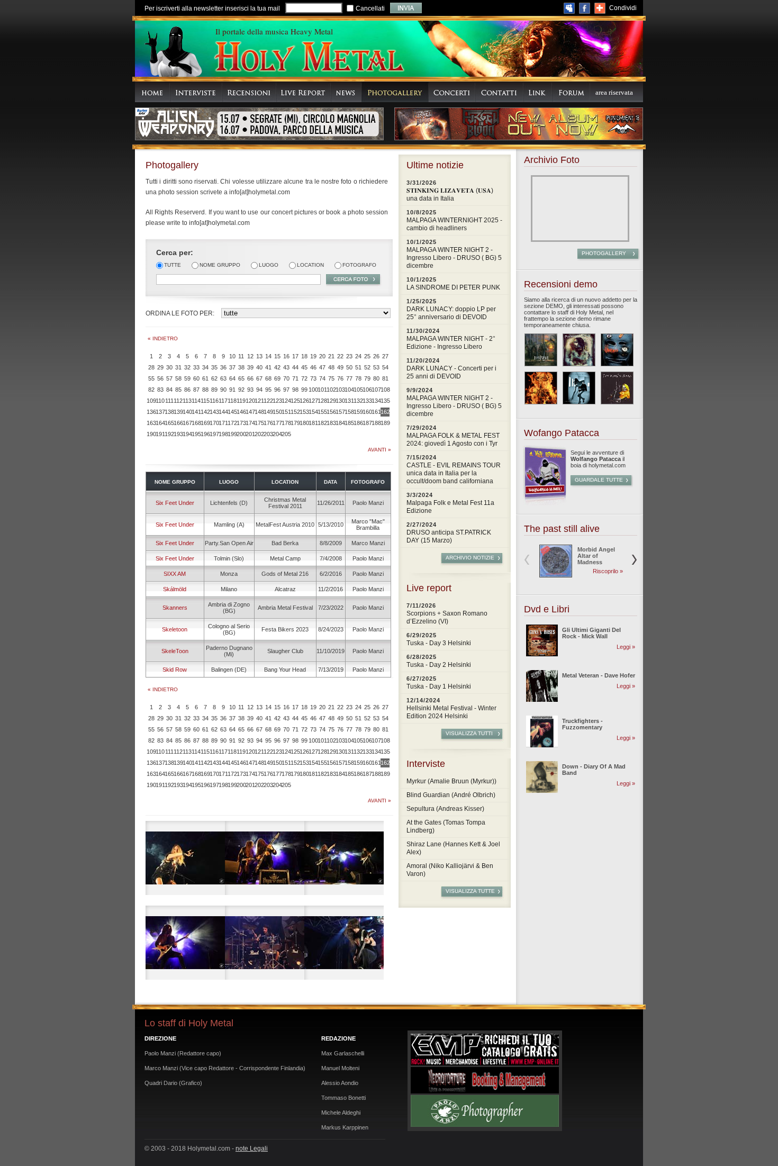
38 (241, 367)
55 (151, 378)
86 (187, 389)
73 (313, 378)
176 (268, 423)
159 (358, 412)
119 (241, 400)
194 (187, 434)
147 (250, 412)
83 (160, 389)
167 (187, 423)
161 (376, 412)
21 (331, 356)
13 (259, 356)
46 (313, 367)
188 (376, 423)
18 (304, 356)
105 (358, 389)
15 (277, 356)
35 (214, 367)
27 (385, 356)
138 (169, 412)
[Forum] (571, 92)
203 (268, 434)
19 (313, 356)
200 (241, 434)
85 (178, 389)
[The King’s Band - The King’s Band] (617, 388)
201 (250, 434)
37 (232, 367)
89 (214, 389)
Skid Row (174, 669)
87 (196, 389)
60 (196, 378)
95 (268, 389)
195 (196, 434)
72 (304, 378)
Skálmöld (174, 589)
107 (376, 389)
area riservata (614, 92)
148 (259, 412)
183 (331, 423)
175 (259, 423)
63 (223, 378)
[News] (346, 92)
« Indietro (163, 338)
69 (277, 378)
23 (349, 356)
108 (385, 389)
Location (310, 265)
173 (241, 423)
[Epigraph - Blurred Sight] (540, 349)
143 (214, 412)
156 (331, 412)
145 (232, 412)
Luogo (268, 265)
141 (196, 412)
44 (295, 367)
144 (223, 412)
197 (214, 434)
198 (223, 434)
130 (340, 400)
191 (160, 434)
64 (232, 378)
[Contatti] (499, 92)
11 (241, 356)
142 (205, 412)
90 (223, 389)
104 (349, 389)
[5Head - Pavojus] (617, 349)
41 (268, 367)
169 (205, 423)
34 (205, 367)
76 (340, 378)
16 (286, 356)
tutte (172, 265)
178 (286, 423)
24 (358, 356)
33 (196, 367)
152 (295, 412)
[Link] (537, 92)
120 (250, 400)
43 (286, 367)
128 (322, 400)
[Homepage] (152, 92)
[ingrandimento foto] (185, 858)
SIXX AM (175, 574)
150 (277, 412)
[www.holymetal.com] (308, 58)
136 (151, 412)
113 (187, 400)
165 (169, 423)
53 (376, 367)
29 (160, 367)
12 (250, 356)
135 (385, 400)
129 (331, 400)
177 (277, 423)
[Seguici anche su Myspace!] (569, 8)
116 (214, 400)
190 (151, 434)
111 (169, 400)
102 (331, 389)
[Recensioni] (249, 92)
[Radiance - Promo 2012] (579, 349)
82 (151, 389)
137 (160, 412)
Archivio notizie (470, 558)
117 (223, 400)
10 (232, 356)
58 (178, 378)
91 (232, 389)
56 (160, 378)
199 (232, 434)
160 (367, 412)
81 (385, 378)
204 (277, 434)
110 (160, 400)
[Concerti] (452, 92)
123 (277, 400)
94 (259, 389)
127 (313, 400)
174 (250, 423)
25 (367, 356)
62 (214, 378)
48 (331, 367)
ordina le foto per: (180, 313)
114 (196, 400)
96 (277, 389)
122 (268, 400)
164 (160, 423)
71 (295, 378)
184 (340, 423)
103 (340, 389)
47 (322, 367)
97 (286, 389)
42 (277, 367)
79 (367, 378)
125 (295, 400)
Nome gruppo (220, 265)
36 (223, 367)
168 (196, 423)
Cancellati (370, 8)
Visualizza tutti (469, 733)
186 (358, 423)
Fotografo (359, 265)
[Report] (303, 92)
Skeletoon (174, 629)
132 (358, 400)
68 (268, 378)
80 (376, 378)
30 (169, 367)
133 (367, 400)
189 (385, 423)
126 (304, 400)
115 (205, 400)
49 (340, 367)
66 (250, 378)
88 (205, 389)
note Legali (252, 1148)
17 (295, 356)
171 (223, 423)
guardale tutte (599, 480)
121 (259, 400)
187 (367, 423)
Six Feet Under (175, 503)
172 (232, 423)
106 (367, 389)
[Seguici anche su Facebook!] (584, 8)
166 (178, 423)
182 (322, 423)
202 (259, 434)
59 (187, 378)
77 (349, 378)
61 (205, 378)
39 (250, 367)
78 (358, 378)
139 (178, 412)
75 (331, 378)
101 (322, 389)
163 (151, 423)
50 (349, 367)
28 (151, 367)
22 (340, 356)
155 (322, 412)
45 (304, 367)
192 (169, 434)
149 (268, 412)
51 (358, 367)
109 (151, 400)
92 (241, 389)
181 (313, 423)
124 (286, 400)
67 (259, 378)
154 (313, 412)
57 (169, 378)
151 (286, 412)
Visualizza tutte (470, 891)
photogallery (604, 253)
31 (178, 367)
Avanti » (379, 450)
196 (205, 434)
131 (349, 400)
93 (250, 389)
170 (214, 423)
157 (340, 412)
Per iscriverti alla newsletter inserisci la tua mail (212, 8)
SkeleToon (174, 651)
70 (286, 378)
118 (232, 400)
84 (169, 389)
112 (178, 400)
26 (376, 356)
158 (349, 412)
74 (322, 378)
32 (187, 367)
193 (178, 434)
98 (295, 389)
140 (187, 412)
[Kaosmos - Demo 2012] (540, 388)
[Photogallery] (395, 92)
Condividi (623, 8)
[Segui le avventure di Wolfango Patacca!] (544, 503)
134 (376, 400)
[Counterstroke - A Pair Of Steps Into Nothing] (579, 388)
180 (304, 423)
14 (268, 356)
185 (349, 423)
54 (385, 367)
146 (241, 412)
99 (304, 389)
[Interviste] (196, 92)
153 (304, 412)
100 (313, 389)
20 (322, 356)
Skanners (174, 607)
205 (286, 434)
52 (367, 367)
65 (241, 378)
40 (259, 367)
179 (295, 423)
